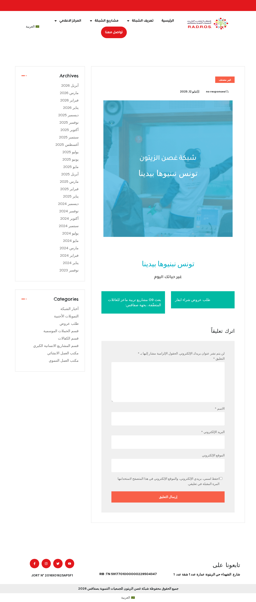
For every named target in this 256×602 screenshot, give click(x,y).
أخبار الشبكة (69, 308)
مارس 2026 (69, 92)
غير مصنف (225, 79)
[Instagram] (46, 563)
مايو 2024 (71, 240)
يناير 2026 (71, 107)
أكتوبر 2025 (69, 129)
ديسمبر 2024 (68, 203)
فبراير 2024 (69, 255)
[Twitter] (58, 563)
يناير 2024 (71, 262)
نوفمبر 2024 (69, 211)
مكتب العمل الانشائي (63, 353)
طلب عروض (69, 323)
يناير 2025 (71, 196)
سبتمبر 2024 (69, 226)
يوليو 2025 (70, 152)
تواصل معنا (114, 32)
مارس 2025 (69, 181)
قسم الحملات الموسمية (61, 331)
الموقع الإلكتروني (213, 455)
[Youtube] (69, 563)
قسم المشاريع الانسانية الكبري (56, 345)
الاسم (220, 408)
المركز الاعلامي (70, 21)
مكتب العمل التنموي (64, 360)
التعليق (219, 359)
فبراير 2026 (69, 100)
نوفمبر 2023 (69, 270)
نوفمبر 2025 (69, 122)
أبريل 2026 (70, 85)
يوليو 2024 (70, 233)
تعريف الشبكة (143, 21)
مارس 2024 (69, 248)
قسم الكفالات (68, 338)
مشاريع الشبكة (106, 21)
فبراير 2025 (69, 189)
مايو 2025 (71, 166)
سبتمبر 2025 (69, 137)
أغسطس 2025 (67, 144)
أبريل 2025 (70, 174)
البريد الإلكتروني (213, 432)
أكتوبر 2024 (69, 218)
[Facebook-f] (34, 563)
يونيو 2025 (70, 159)
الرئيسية (168, 21)
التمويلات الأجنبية (66, 316)
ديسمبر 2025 (68, 115)
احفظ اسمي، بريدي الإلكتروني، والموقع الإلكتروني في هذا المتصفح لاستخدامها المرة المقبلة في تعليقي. (168, 481)
